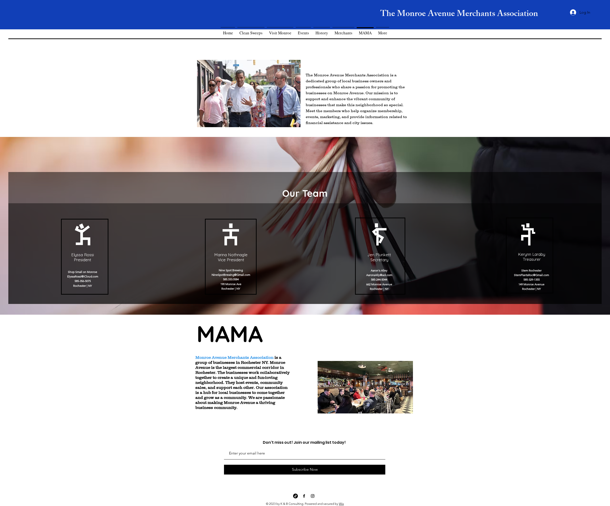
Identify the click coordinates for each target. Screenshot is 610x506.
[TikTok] (295, 496)
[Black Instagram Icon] (312, 496)
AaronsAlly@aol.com (379, 275)
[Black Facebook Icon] (304, 496)
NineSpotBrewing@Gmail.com (231, 274)
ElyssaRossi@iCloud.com (82, 276)
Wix (341, 504)
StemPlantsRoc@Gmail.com (531, 275)
